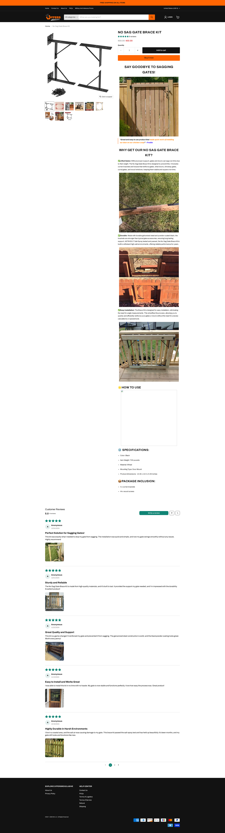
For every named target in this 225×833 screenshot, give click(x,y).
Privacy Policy (50, 793)
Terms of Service (85, 800)
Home (47, 8)
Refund (82, 803)
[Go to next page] (119, 765)
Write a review (154, 513)
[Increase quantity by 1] (138, 50)
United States (171, 8)
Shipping (82, 806)
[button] (123, 36)
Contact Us (55, 8)
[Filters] (171, 513)
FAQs (71, 8)
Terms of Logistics (86, 797)
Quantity (121, 45)
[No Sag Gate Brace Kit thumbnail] (49, 106)
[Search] (152, 17)
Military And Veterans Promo (84, 8)
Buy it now (149, 58)
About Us (64, 8)
